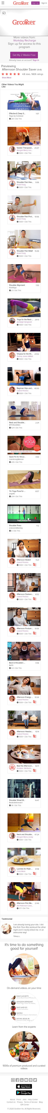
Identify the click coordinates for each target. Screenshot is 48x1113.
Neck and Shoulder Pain (17, 423)
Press (18, 1099)
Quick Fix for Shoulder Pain (17, 457)
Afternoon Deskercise (25, 594)
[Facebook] (17, 1080)
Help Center (33, 1099)
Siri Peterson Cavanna (26, 906)
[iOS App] (24, 1086)
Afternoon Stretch (24, 560)
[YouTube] (26, 1080)
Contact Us (11, 1102)
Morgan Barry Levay (25, 150)
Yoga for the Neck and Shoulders (25, 319)
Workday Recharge (24, 40)
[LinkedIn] (22, 1080)
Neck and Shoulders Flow (25, 834)
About (12, 1099)
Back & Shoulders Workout (17, 663)
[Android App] (24, 1093)
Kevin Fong (21, 185)
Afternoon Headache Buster (25, 732)
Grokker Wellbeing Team (27, 768)
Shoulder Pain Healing (25, 182)
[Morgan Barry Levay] (12, 149)
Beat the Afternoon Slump (25, 766)
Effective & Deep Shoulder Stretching (17, 113)
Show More (6, 78)
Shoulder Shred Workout (17, 800)
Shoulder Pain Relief (25, 251)
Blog (41, 1102)
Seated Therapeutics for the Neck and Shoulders (25, 148)
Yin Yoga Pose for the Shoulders (17, 491)
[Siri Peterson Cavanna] (12, 904)
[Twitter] (35, 1080)
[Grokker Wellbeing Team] (12, 767)
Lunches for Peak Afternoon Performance (25, 869)
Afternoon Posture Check (25, 628)
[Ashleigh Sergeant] (12, 321)
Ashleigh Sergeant (24, 322)
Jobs (24, 1099)
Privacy (20, 1102)
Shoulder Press (15, 526)
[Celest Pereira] (12, 390)
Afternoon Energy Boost (25, 697)
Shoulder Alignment (17, 285)
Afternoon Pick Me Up (25, 903)
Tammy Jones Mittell (25, 356)
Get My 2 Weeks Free (24, 55)
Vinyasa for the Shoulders (25, 354)
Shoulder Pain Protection (25, 217)
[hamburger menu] (2, 2)
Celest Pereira (22, 391)
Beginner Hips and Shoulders (25, 388)
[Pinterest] (30, 1080)
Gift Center (24, 1105)
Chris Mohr (21, 871)
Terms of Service (31, 1102)
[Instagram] (13, 1080)
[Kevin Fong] (12, 183)
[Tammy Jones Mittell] (12, 355)
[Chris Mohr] (12, 870)
